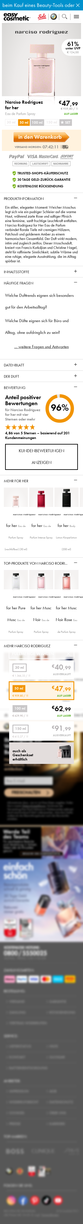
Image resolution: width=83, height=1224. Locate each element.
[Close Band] (78, 5)
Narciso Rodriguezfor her (24, 104)
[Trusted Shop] (53, 16)
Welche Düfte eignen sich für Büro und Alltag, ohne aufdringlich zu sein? (37, 326)
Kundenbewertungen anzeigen (41, 456)
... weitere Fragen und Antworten (41, 346)
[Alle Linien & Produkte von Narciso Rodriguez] (41, 32)
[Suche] (64, 16)
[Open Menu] (18, 17)
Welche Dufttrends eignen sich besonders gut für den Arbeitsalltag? (39, 301)
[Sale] (42, 16)
